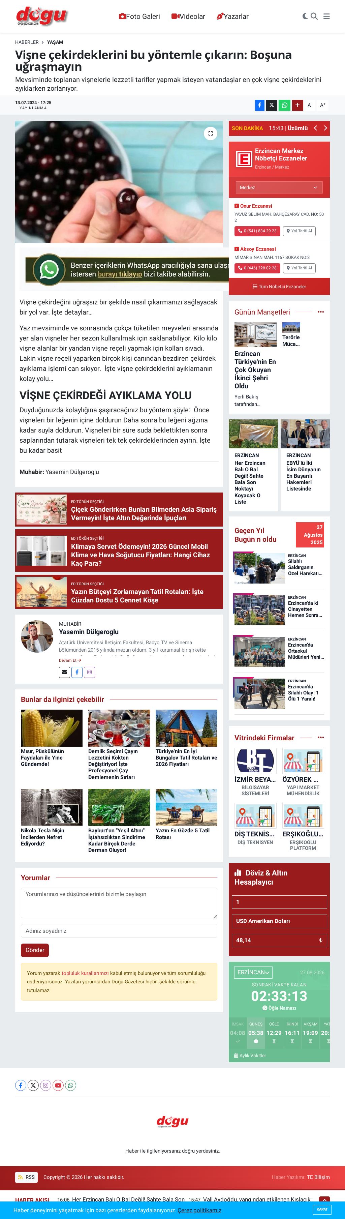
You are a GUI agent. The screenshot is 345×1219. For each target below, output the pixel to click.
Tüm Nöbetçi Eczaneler (282, 287)
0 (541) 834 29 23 (260, 231)
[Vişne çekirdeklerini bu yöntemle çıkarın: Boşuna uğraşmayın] (119, 182)
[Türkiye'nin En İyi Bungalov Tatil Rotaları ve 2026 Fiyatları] (186, 727)
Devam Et (68, 660)
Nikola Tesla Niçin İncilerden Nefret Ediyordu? (42, 836)
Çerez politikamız (199, 1210)
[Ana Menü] (326, 16)
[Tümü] (321, 737)
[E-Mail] (64, 672)
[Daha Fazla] (297, 105)
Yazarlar (236, 16)
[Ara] (314, 16)
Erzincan (246, 455)
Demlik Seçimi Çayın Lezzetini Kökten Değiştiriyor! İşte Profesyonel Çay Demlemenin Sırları (113, 764)
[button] (316, 128)
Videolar (192, 16)
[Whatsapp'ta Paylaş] (284, 105)
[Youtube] (58, 1085)
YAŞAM (55, 42)
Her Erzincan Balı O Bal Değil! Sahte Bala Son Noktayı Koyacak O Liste (249, 482)
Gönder (35, 950)
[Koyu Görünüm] (305, 16)
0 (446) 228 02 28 (260, 268)
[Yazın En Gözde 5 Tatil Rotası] (186, 807)
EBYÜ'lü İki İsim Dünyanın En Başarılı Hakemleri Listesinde (303, 476)
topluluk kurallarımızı (86, 973)
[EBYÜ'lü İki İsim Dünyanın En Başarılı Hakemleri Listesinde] (305, 433)
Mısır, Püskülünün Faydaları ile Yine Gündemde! (42, 757)
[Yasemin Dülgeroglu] (37, 635)
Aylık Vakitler (253, 1055)
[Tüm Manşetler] (321, 311)
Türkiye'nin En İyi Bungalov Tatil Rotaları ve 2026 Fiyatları (186, 757)
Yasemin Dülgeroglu (89, 632)
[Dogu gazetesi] (43, 17)
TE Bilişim (318, 1177)
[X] (33, 1085)
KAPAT (322, 1209)
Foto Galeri (143, 16)
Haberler (27, 42)
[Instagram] (89, 672)
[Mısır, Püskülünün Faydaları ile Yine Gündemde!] (52, 727)
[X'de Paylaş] (271, 105)
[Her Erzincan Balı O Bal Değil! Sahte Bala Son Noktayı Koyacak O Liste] (253, 433)
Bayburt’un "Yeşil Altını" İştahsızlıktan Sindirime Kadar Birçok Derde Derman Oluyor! (116, 840)
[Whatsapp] (70, 1085)
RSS (29, 1177)
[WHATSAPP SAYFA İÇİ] (142, 269)
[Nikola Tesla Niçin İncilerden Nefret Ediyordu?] (52, 807)
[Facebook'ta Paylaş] (259, 105)
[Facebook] (77, 672)
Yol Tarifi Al (301, 231)
